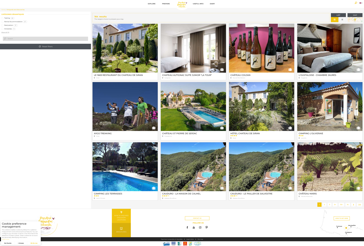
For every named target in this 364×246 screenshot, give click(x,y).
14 (348, 204)
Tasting (8, 18)
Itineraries (9, 29)
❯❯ (359, 204)
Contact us (197, 218)
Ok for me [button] (34, 243)
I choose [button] (21, 243)
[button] (152, 4)
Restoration (10, 25)
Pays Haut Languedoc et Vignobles (171, 239)
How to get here (341, 218)
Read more (5, 239)
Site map (200, 239)
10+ (341, 204)
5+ (335, 204)
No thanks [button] (7, 243)
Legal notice (190, 239)
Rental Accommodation (15, 22)
